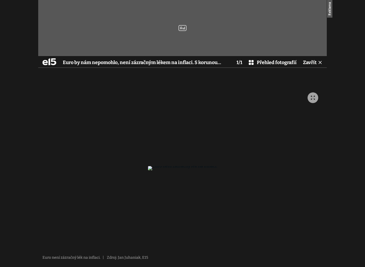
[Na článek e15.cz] (49, 61)
